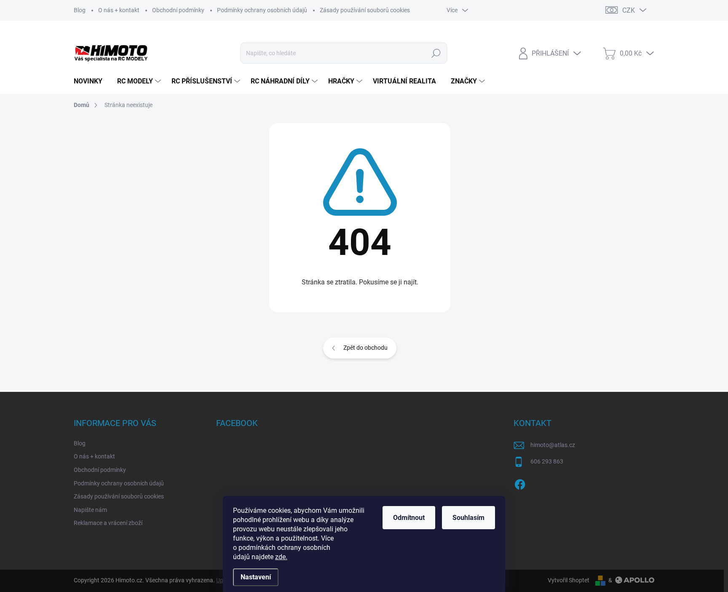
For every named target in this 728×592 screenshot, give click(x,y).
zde (281, 557)
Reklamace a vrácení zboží (108, 523)
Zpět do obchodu (365, 347)
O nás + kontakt (118, 10)
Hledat (435, 53)
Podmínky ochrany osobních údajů (262, 10)
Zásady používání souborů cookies (365, 10)
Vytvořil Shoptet (568, 580)
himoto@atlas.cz (552, 445)
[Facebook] (520, 483)
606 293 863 (546, 461)
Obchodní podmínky (178, 10)
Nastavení (256, 577)
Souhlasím (468, 518)
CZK (628, 10)
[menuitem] (91, 81)
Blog (80, 10)
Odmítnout (409, 518)
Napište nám (90, 509)
